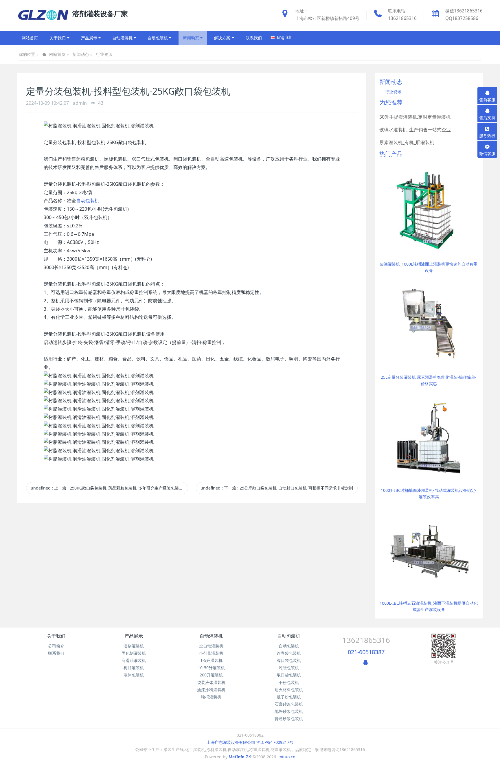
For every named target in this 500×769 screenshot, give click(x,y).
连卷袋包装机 (289, 653)
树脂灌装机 (134, 667)
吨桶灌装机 (211, 697)
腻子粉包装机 (289, 697)
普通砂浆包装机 (289, 718)
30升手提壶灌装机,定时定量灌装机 (415, 117)
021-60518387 (366, 652)
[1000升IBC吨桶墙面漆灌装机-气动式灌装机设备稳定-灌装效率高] (428, 436)
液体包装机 (134, 675)
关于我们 (56, 636)
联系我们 (56, 653)
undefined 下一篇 (277, 488)
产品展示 (133, 636)
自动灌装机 (211, 636)
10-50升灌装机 (211, 667)
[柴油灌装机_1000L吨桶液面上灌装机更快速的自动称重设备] (428, 209)
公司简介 (56, 646)
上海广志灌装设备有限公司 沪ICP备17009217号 (250, 742)
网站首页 (30, 38)
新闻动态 (81, 54)
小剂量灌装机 (211, 653)
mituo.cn (286, 756)
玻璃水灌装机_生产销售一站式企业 (415, 129)
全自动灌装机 (211, 646)
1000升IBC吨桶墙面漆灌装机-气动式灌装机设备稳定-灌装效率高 (429, 493)
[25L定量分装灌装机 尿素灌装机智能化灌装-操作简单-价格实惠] (428, 322)
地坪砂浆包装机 (289, 711)
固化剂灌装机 (134, 653)
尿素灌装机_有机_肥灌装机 (406, 142)
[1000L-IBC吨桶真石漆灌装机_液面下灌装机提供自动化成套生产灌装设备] (428, 548)
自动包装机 (87, 200)
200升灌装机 (211, 675)
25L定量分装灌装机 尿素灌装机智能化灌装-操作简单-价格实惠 (429, 380)
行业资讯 (104, 54)
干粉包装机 (289, 682)
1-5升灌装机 (211, 660)
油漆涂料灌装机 (211, 689)
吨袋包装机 (289, 667)
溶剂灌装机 (134, 646)
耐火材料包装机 (289, 689)
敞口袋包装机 (289, 675)
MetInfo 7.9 (240, 756)
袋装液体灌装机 (211, 682)
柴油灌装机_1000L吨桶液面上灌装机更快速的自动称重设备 (429, 267)
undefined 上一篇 (109, 488)
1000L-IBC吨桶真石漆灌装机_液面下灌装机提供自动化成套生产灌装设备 (429, 606)
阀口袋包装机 (289, 660)
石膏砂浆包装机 (289, 704)
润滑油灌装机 (134, 660)
